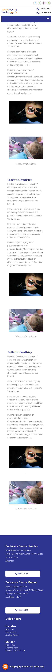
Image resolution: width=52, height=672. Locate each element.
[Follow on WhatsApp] (39, 3)
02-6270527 (23, 574)
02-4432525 (23, 610)
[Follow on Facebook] (35, 3)
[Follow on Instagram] (44, 3)
